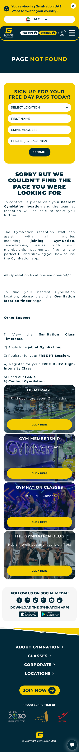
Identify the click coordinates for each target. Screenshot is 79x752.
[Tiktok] (35, 600)
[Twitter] (43, 600)
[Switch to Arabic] (62, 33)
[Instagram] (27, 600)
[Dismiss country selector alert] (73, 6)
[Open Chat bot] (72, 745)
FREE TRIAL (28, 33)
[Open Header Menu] (71, 33)
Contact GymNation (26, 381)
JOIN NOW (46, 33)
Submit (39, 152)
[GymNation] (8, 33)
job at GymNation (44, 347)
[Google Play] (50, 614)
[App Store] (28, 614)
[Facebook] (19, 600)
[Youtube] (51, 600)
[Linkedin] (60, 600)
